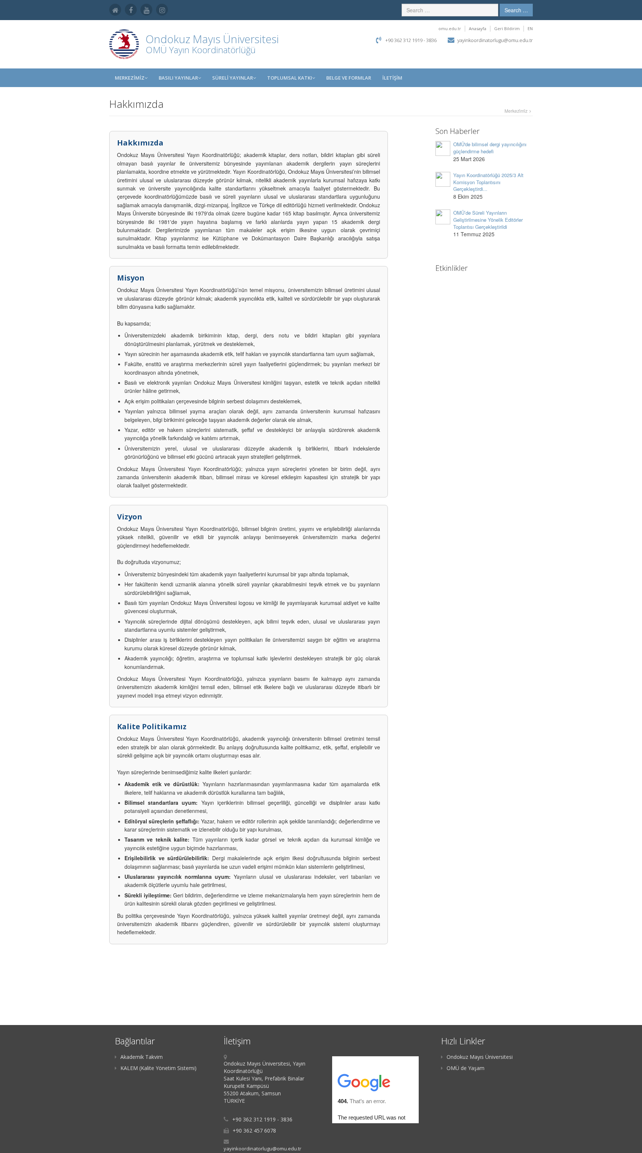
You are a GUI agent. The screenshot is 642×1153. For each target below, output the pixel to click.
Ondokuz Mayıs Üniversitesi (480, 1056)
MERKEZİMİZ (130, 77)
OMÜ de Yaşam (465, 1068)
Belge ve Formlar (348, 77)
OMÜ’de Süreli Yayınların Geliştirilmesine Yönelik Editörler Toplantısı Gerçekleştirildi (488, 219)
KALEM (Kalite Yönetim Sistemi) (158, 1068)
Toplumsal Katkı (289, 77)
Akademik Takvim (141, 1056)
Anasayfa (477, 28)
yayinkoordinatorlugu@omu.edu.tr (495, 40)
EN (530, 28)
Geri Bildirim (507, 28)
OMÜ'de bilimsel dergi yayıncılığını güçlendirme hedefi (489, 148)
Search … (516, 10)
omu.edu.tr (449, 28)
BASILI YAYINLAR (178, 77)
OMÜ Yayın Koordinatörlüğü (201, 50)
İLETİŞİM (392, 77)
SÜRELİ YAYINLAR (232, 77)
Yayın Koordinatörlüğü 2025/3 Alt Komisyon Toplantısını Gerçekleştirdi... (488, 182)
